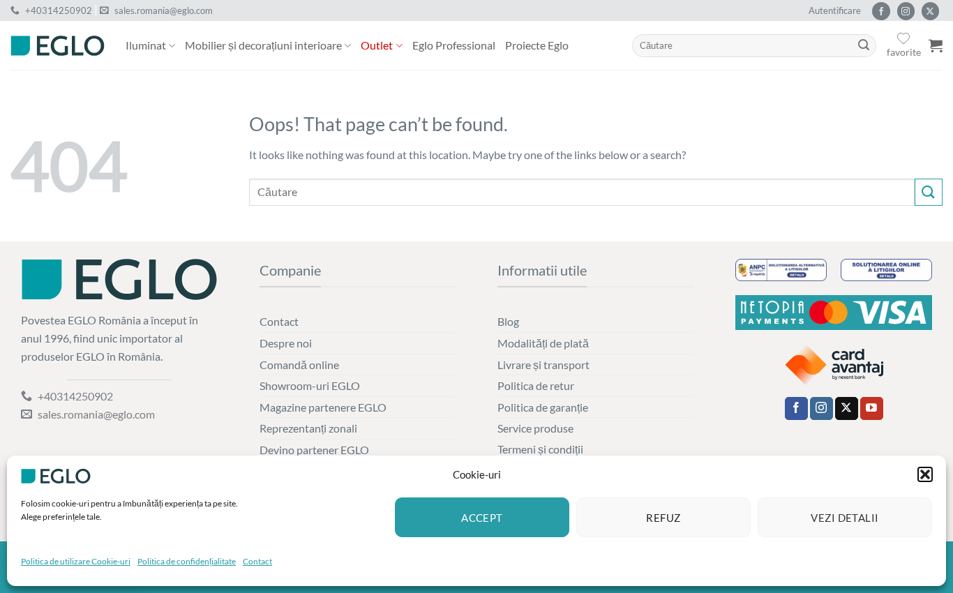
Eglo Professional (453, 45)
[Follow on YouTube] (871, 409)
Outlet (377, 45)
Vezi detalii (844, 517)
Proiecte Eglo (537, 45)
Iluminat (146, 45)
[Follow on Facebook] (881, 11)
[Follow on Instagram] (906, 11)
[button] (925, 474)
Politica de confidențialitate (186, 561)
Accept (482, 517)
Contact (257, 561)
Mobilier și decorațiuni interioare (263, 45)
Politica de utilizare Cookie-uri (75, 561)
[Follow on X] (930, 11)
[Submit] (864, 46)
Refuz (663, 517)
